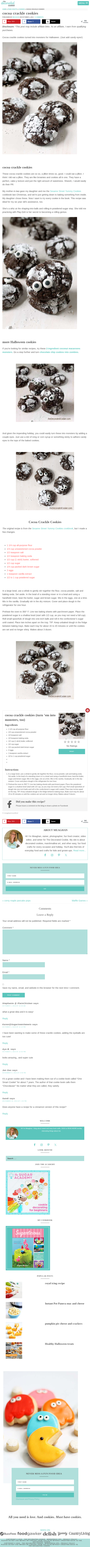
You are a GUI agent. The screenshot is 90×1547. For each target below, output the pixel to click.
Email (5, 972)
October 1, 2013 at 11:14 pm (14, 1027)
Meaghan (16, 17)
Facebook (64, 806)
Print (71, 751)
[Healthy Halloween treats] (25, 1351)
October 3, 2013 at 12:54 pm (14, 1051)
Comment (8, 927)
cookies (22, 9)
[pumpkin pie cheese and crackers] (25, 1331)
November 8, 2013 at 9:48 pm (14, 1072)
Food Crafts (12, 9)
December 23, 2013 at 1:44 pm (14, 1101)
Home (4, 9)
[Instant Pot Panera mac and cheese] (25, 1311)
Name (6, 960)
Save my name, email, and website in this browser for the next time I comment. (41, 988)
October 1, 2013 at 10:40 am (14, 1006)
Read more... (79, 850)
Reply (5, 1018)
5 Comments (39, 17)
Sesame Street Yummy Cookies (65, 191)
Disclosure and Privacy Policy (27, 1499)
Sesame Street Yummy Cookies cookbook (52, 528)
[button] (83, 3)
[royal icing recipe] (25, 1290)
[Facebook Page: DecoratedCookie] (10, 804)
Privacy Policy (70, 1539)
